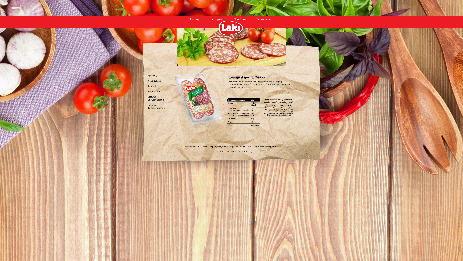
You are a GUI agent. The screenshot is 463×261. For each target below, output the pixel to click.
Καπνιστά (152, 91)
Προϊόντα (240, 19)
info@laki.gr (272, 146)
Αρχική (194, 19)
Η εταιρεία (216, 19)
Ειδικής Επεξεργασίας (155, 98)
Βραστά (151, 75)
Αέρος (151, 86)
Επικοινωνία (264, 19)
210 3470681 (253, 146)
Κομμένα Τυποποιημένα (155, 106)
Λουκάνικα (153, 80)
